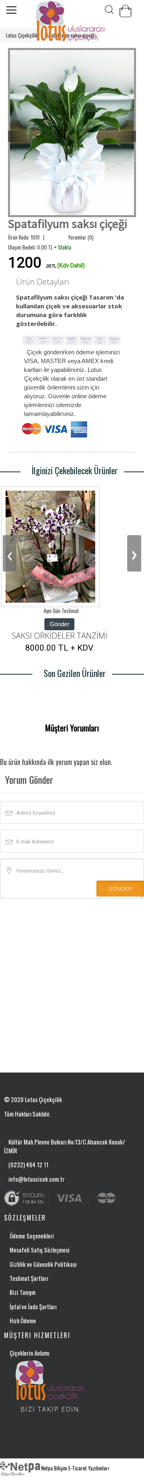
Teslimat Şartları (29, 1278)
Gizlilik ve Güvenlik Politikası (43, 1264)
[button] (17, 136)
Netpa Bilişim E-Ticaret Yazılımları (74, 1468)
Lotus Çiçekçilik (22, 35)
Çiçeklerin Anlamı (29, 1352)
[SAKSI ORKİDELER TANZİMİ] (50, 547)
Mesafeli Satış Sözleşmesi (40, 1249)
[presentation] (9, 553)
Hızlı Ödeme (23, 1320)
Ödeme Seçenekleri (32, 1235)
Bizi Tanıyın (23, 1292)
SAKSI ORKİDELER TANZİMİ (59, 635)
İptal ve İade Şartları (33, 1306)
